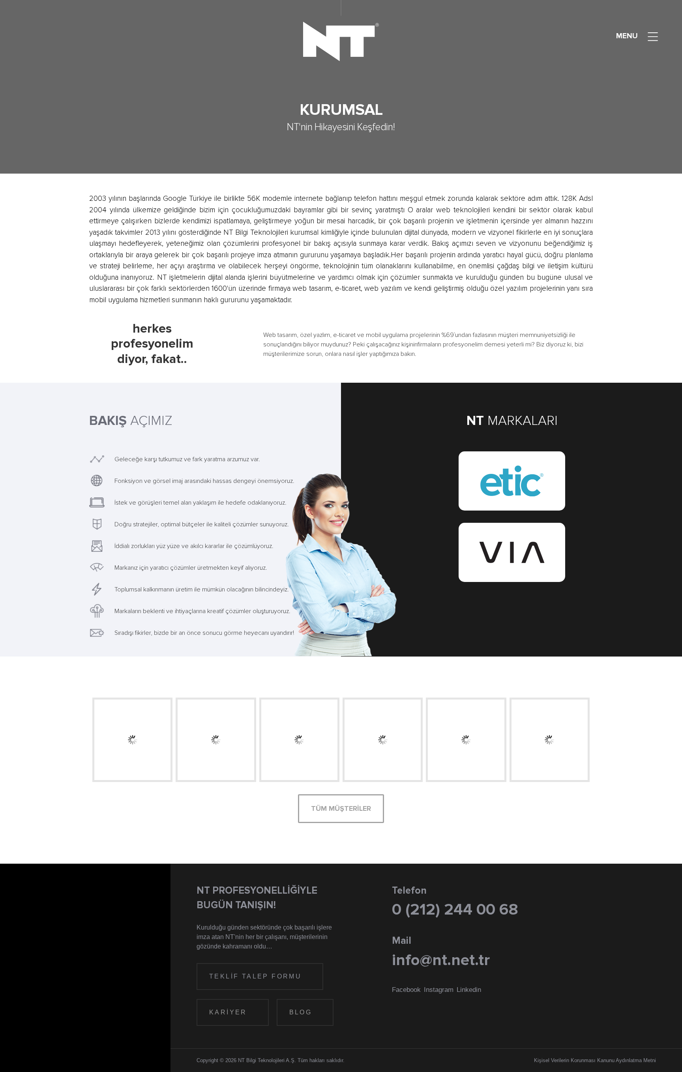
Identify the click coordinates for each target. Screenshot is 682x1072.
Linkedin (469, 989)
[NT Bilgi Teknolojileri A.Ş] (341, 41)
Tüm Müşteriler (341, 808)
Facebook (406, 989)
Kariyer (229, 1012)
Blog (302, 1012)
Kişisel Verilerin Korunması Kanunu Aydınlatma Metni (595, 1060)
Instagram (438, 989)
